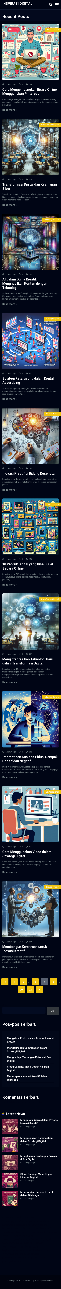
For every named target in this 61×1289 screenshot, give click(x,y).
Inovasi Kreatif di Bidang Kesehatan (29, 473)
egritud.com (36, 1243)
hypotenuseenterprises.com (17, 1228)
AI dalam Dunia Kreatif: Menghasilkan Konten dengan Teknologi (24, 283)
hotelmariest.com (37, 1224)
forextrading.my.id (41, 1239)
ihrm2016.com (10, 1253)
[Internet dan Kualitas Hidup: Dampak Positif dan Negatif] (30, 719)
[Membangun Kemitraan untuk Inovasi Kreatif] (30, 909)
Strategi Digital (52, 319)
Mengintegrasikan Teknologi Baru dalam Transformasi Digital (27, 661)
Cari (4, 1005)
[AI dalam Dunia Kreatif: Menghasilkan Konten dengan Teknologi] (30, 242)
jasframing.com (49, 1232)
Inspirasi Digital (17, 3)
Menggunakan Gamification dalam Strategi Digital (27, 1049)
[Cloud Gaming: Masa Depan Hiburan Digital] (10, 1187)
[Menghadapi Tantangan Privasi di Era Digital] (10, 1169)
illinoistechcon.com (28, 1253)
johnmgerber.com (11, 1261)
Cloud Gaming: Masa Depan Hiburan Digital (28, 1068)
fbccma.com (27, 1217)
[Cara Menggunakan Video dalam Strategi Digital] (30, 814)
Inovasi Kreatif (52, 413)
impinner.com (33, 1232)
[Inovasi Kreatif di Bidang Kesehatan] (30, 436)
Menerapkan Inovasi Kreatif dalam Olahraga (27, 1078)
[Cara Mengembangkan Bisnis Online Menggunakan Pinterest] (30, 52)
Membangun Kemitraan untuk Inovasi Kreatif (24, 949)
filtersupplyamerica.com (15, 1221)
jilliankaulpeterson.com (14, 1257)
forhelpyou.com (10, 1246)
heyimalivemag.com (13, 1250)
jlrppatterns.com (36, 1257)
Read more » (9, 109)
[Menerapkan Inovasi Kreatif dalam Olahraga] (10, 1205)
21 (30, 989)
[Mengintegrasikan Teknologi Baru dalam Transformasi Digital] (30, 621)
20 (21, 989)
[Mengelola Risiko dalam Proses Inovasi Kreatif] (10, 1133)
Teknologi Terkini (51, 219)
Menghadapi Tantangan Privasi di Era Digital (29, 1059)
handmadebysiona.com (14, 1224)
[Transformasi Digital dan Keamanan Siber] (30, 147)
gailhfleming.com (29, 1246)
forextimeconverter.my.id (15, 1243)
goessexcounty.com (40, 1221)
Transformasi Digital (50, 125)
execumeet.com (11, 1217)
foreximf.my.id (10, 1235)
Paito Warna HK (42, 1228)
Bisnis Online (53, 30)
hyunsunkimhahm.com (36, 1250)
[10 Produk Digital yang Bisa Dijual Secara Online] (30, 526)
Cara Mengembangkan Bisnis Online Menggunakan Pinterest (29, 92)
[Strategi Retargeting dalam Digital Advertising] (30, 341)
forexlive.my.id (26, 1235)
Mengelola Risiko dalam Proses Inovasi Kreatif (30, 1040)
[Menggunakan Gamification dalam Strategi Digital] (10, 1151)
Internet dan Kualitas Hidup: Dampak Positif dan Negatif (30, 759)
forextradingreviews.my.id (16, 1239)
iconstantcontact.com (13, 1232)
